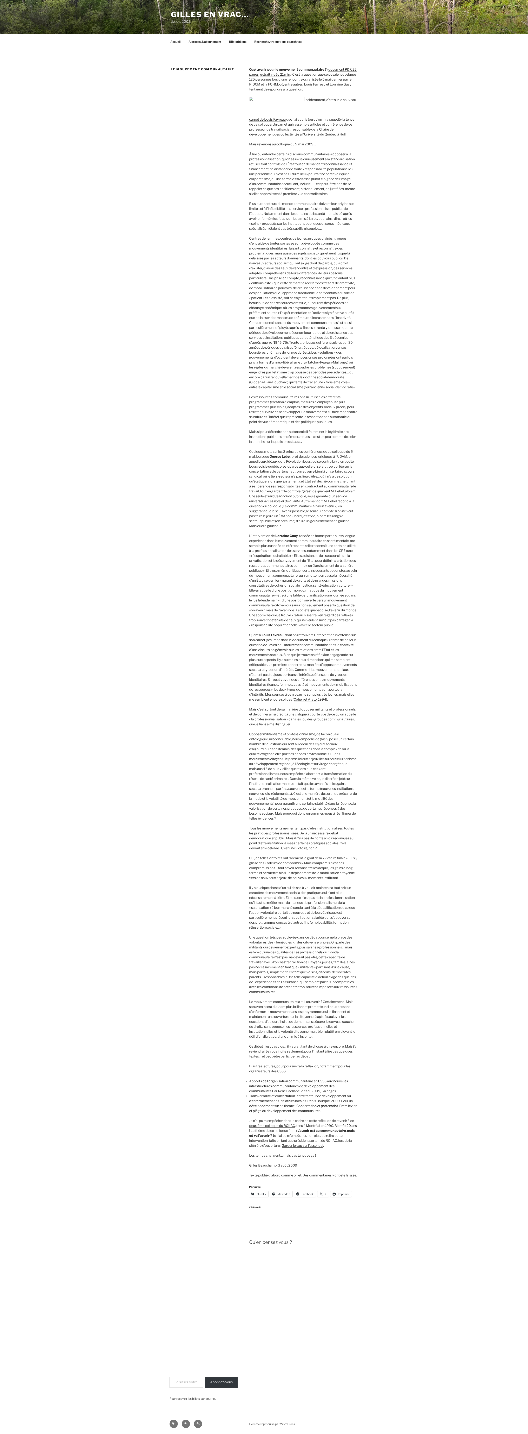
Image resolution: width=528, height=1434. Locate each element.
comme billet (291, 1175)
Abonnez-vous (221, 1382)
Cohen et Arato (305, 699)
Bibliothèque (237, 41)
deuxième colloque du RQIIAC (272, 1126)
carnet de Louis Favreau (267, 119)
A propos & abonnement (205, 41)
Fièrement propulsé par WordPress (272, 1424)
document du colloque (309, 640)
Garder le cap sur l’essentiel (302, 1146)
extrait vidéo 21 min (275, 74)
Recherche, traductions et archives (278, 41)
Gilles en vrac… (210, 14)
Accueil (175, 41)
